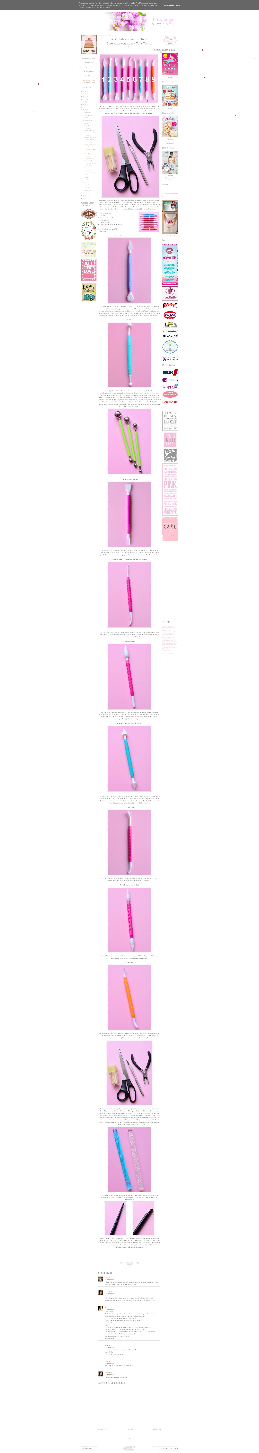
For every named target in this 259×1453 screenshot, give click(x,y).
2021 (84, 91)
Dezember (87, 112)
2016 (84, 104)
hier (144, 1242)
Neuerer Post (102, 1429)
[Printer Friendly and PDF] (157, 50)
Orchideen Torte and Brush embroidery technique (90, 133)
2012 (84, 198)
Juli (86, 177)
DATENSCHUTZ (91, 1450)
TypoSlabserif (174, 1450)
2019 (84, 96)
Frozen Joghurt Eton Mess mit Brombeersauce (89, 156)
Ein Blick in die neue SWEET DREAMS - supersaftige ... (90, 140)
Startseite (130, 1429)
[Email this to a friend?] (140, 1255)
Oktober (87, 118)
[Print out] (146, 1255)
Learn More (169, 5)
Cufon (167, 1450)
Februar (87, 190)
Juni (86, 180)
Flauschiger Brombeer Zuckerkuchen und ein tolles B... (90, 163)
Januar (87, 193)
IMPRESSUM (84, 1450)
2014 (84, 110)
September (88, 120)
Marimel (107, 1278)
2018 (84, 99)
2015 (84, 107)
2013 (84, 195)
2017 (84, 102)
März (86, 188)
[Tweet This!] (122, 1255)
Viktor (176, 1448)
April (86, 185)
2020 (84, 94)
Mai (86, 182)
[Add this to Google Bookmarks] (134, 1255)
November (88, 115)
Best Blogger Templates (163, 1447)
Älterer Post (157, 1429)
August (87, 123)
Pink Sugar (129, 21)
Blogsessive (174, 1447)
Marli (106, 1307)
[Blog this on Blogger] (128, 1255)
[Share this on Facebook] (116, 1255)
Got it (178, 5)
